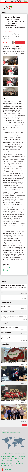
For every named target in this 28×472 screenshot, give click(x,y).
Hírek (10, 31)
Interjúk (3, 381)
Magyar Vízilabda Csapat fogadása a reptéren (13, 400)
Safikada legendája (6, 332)
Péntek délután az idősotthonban (9, 297)
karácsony (4, 465)
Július (2, 292)
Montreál (10, 465)
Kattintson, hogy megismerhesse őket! (10, 432)
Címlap (5, 31)
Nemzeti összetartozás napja (8, 362)
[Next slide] (6, 99)
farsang (9, 456)
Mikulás (11, 463)
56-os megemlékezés (6, 462)
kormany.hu (7, 469)
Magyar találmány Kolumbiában (9, 327)
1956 (4, 269)
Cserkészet (17, 453)
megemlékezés (21, 456)
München (5, 266)
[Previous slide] (4, 99)
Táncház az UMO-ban (6, 306)
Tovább (24, 425)
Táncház (3, 456)
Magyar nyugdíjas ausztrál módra (9, 419)
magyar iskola (15, 462)
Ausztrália (11, 453)
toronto (20, 463)
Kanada (9, 460)
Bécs (14, 456)
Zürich (2, 453)
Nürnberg (3, 458)
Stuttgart (23, 453)
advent (12, 458)
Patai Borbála (7, 42)
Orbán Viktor (6, 270)
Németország (6, 267)
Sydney (15, 463)
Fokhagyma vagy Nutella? (8, 311)
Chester (6, 453)
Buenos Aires (4, 463)
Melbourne (16, 460)
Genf (7, 458)
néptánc (3, 460)
